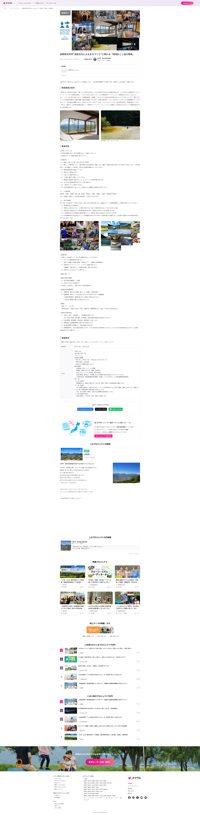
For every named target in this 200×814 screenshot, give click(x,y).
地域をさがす (57, 782)
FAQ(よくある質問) (59, 803)
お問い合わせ (131, 791)
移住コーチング (58, 789)
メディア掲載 (57, 808)
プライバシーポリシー (133, 786)
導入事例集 (57, 797)
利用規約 (130, 783)
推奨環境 (130, 788)
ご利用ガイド (57, 795)
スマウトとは (57, 778)
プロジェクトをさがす (59, 780)
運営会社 (130, 793)
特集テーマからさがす (59, 785)
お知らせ (56, 805)
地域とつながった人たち (60, 787)
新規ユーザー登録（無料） (100, 762)
